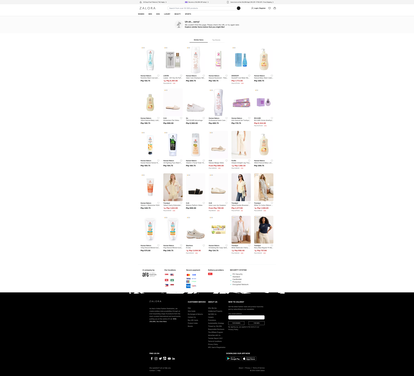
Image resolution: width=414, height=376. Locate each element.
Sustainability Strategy (216, 323)
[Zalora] (147, 8)
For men (257, 323)
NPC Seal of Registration (216, 347)
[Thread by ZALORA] (165, 358)
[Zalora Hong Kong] (166, 280)
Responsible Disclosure (216, 329)
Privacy (247, 368)
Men (150, 14)
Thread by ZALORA (215, 326)
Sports (188, 14)
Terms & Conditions (215, 341)
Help (159, 370)
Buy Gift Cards (193, 320)
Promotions (212, 320)
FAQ (189, 308)
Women (141, 14)
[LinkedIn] (173, 358)
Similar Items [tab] (198, 40)
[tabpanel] (207, 150)
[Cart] (274, 8)
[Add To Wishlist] (158, 76)
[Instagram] (156, 358)
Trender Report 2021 (215, 338)
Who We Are (212, 308)
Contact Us (192, 317)
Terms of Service (259, 368)
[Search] (238, 8)
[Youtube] (169, 358)
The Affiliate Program (215, 332)
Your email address (235, 313)
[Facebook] (151, 358)
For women (236, 323)
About (241, 368)
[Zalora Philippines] (166, 285)
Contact (152, 370)
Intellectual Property (215, 311)
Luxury (167, 14)
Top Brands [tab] (216, 40)
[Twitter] (160, 358)
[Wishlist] (269, 8)
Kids (158, 14)
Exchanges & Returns (195, 314)
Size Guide (191, 311)
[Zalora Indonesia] (172, 285)
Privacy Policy (213, 344)
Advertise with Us (214, 335)
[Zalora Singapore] (166, 275)
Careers (211, 317)
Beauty (178, 14)
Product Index (193, 323)
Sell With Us (212, 314)
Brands (190, 326)
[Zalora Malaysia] (172, 275)
